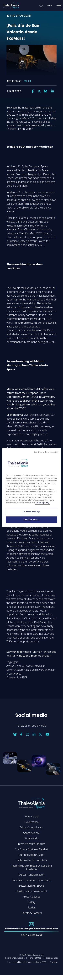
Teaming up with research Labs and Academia (31, 867)
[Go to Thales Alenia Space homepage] (10, 5)
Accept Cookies (31, 519)
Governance (31, 822)
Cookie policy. (42, 502)
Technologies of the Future (31, 860)
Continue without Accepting (46, 452)
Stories (31, 907)
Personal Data (51, 957)
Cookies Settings (31, 511)
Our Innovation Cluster (31, 855)
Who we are (31, 816)
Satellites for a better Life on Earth (31, 880)
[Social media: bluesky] (45, 91)
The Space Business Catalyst (31, 849)
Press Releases (31, 896)
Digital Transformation (31, 874)
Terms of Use (34, 957)
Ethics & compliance (31, 827)
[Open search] (41, 5)
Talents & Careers (31, 913)
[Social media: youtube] (47, 734)
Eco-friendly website (15, 957)
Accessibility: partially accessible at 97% (27, 962)
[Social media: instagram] (27, 734)
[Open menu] (58, 6)
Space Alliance (31, 833)
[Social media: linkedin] (52, 91)
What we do (31, 838)
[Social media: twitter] (39, 91)
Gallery (31, 902)
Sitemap (54, 962)
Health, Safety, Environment (31, 891)
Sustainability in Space (31, 885)
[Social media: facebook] (32, 91)
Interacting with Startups (31, 844)
